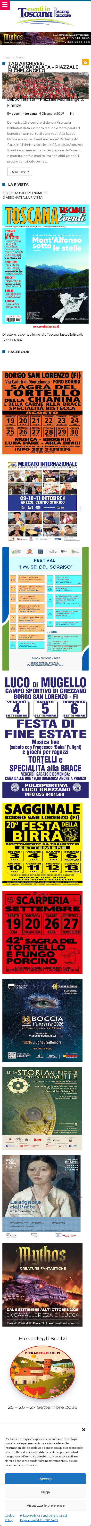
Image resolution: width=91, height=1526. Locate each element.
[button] (83, 1429)
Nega (45, 1492)
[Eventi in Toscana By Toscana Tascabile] (45, 5)
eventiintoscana (24, 113)
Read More (18, 171)
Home (6, 57)
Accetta (46, 1479)
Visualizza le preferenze (46, 1505)
